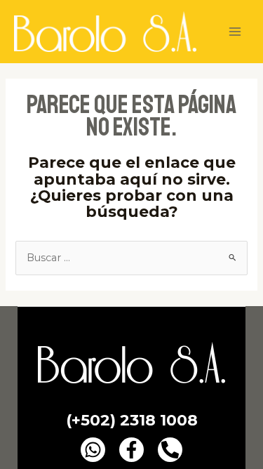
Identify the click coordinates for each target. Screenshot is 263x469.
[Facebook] (131, 449)
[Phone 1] (170, 449)
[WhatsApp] (93, 449)
